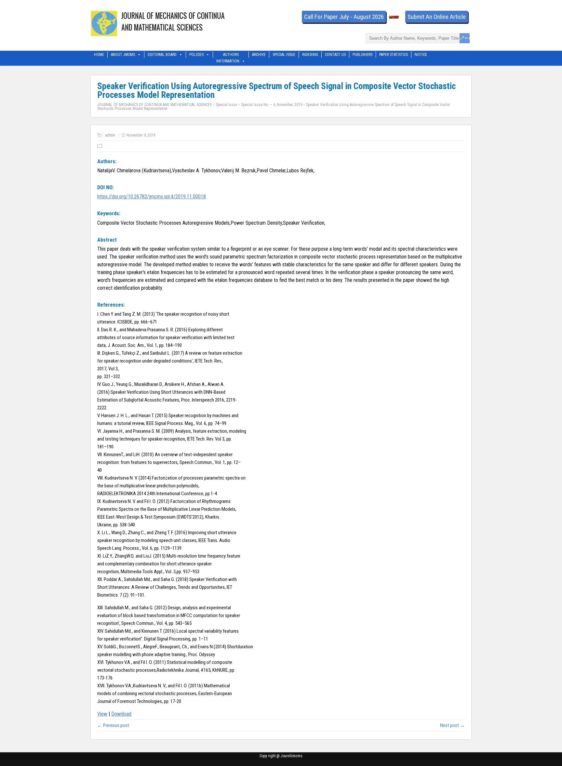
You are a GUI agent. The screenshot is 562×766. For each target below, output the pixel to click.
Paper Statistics (393, 54)
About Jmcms (123, 54)
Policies (196, 54)
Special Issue (284, 54)
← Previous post (113, 725)
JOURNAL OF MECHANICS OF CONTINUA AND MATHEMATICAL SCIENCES (154, 104)
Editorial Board (162, 54)
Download (121, 714)
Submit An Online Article (437, 16)
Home (99, 54)
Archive (259, 54)
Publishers (362, 54)
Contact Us (335, 54)
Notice (421, 54)
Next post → (452, 725)
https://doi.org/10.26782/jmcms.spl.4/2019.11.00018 (151, 196)
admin (110, 135)
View (102, 714)
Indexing (310, 54)
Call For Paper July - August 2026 (344, 16)
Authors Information (227, 55)
